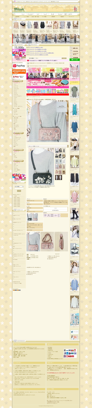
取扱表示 (62, 16)
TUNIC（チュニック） (17, 266)
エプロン (15, 103)
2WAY (15, 164)
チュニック (16, 87)
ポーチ (15, 142)
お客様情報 (17, 16)
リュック (15, 143)
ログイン (19, 60)
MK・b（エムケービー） (17, 248)
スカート (15, 101)
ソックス (15, 171)
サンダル (15, 111)
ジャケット (16, 85)
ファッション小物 (17, 116)
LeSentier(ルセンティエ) (17, 243)
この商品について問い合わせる (53, 256)
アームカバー (16, 126)
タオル (15, 156)
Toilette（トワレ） (16, 264)
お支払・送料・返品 (35, 16)
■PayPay (14, 68)
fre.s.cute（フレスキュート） (18, 230)
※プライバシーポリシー (52, 403)
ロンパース (16, 165)
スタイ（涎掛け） (17, 169)
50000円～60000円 (17, 204)
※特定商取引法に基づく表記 (53, 401)
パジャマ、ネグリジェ (18, 106)
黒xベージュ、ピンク (31, 211)
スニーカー (16, 114)
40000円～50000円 (17, 203)
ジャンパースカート (18, 96)
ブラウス (15, 93)
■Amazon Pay (14, 74)
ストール (15, 120)
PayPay (49, 353)
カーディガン (16, 88)
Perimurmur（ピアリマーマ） (18, 255)
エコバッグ (16, 145)
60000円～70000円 (17, 206)
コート (15, 84)
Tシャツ (15, 91)
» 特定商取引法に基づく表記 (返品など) (33, 267)
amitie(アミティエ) (36, 96)
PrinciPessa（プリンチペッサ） (18, 254)
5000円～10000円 (17, 197)
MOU (14, 246)
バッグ (30, 96)
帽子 (14, 123)
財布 (14, 146)
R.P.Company (15, 259)
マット (15, 153)
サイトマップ (71, 16)
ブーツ (15, 112)
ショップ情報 (26, 16)
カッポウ (15, 104)
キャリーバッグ (17, 139)
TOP (27, 96)
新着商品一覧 (74, 78)
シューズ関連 (16, 108)
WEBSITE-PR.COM (16, 281)
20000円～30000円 (17, 200)
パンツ (15, 100)
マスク (15, 129)
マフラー (15, 122)
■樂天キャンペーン (16, 79)
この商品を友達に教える (52, 257)
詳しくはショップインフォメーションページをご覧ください (59, 400)
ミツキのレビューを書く (17, 283)
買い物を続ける (50, 258)
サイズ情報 (44, 16)
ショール (15, 119)
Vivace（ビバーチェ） (17, 271)
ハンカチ (15, 157)
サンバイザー (16, 125)
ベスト (15, 98)
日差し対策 (16, 117)
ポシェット (16, 140)
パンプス (15, 109)
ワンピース (16, 94)
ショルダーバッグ (17, 137)
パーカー (15, 97)
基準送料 (53, 16)
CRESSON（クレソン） (17, 222)
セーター (15, 90)
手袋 (14, 128)
